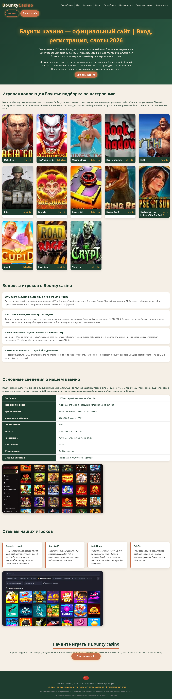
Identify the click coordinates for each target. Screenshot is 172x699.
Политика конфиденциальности (62, 687)
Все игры (87, 5)
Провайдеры (67, 5)
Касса (97, 5)
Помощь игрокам (144, 5)
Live (78, 5)
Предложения (125, 5)
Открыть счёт (30, 13)
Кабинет (12, 13)
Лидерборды (110, 5)
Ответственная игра (116, 687)
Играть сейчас (86, 74)
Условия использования (92, 687)
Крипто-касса (162, 5)
